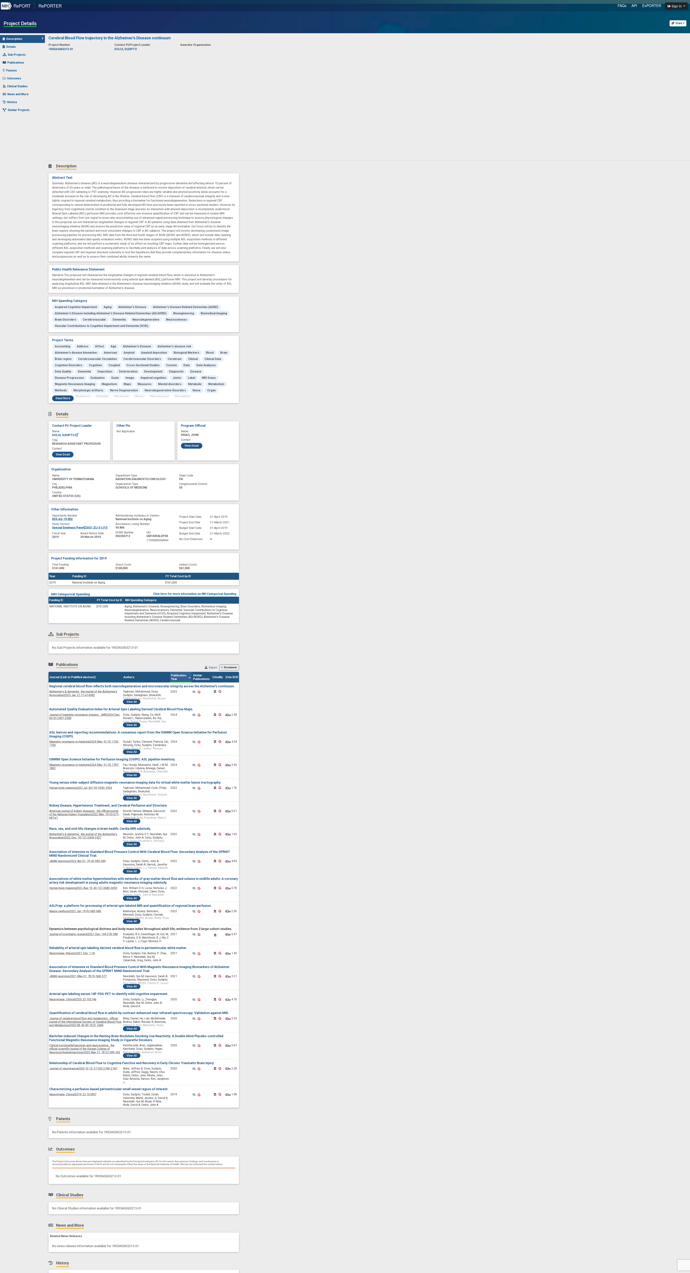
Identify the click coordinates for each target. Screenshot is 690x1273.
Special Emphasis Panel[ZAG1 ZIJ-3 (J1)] (79, 527)
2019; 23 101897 (72, 1094)
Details (11, 46)
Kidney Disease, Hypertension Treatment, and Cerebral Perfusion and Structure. (108, 805)
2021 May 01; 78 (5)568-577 (78, 976)
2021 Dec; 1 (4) (72, 953)
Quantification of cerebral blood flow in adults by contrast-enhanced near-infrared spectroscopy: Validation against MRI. (139, 1013)
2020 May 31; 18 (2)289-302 (84, 1049)
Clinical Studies (17, 86)
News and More (18, 94)
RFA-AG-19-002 (62, 519)
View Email (63, 454)
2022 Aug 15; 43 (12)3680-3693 (83, 888)
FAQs (622, 5)
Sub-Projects (17, 54)
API (634, 5)
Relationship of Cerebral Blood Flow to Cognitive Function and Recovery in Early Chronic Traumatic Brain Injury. (131, 1063)
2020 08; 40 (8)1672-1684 (85, 1022)
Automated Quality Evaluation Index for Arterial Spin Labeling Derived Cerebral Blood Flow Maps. (121, 709)
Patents (11, 70)
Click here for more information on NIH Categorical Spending (194, 594)
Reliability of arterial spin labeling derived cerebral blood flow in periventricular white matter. (118, 948)
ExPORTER (651, 5)
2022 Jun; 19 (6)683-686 (75, 911)
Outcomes (14, 78)
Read (63, 398)
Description (14, 39)
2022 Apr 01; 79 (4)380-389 (77, 861)
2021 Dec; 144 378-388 (83, 934)
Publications (15, 62)
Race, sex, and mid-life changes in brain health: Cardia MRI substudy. (100, 828)
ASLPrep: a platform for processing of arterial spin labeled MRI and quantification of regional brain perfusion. (130, 906)
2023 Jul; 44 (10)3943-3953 (80, 788)
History (12, 102)
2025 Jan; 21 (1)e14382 (83, 693)
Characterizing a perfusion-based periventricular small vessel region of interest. (108, 1089)
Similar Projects (19, 110)
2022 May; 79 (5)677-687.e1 (84, 814)
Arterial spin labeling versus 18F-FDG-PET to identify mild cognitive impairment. (108, 994)
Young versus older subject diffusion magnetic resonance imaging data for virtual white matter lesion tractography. (135, 782)
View (131, 701)
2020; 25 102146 (72, 999)
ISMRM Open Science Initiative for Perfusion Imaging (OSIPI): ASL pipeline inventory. (112, 759)
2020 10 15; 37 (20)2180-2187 (83, 1068)
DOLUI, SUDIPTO (63, 435)
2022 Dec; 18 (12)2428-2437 (83, 835)
